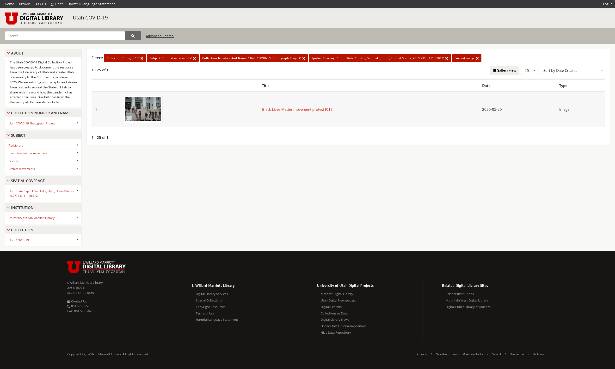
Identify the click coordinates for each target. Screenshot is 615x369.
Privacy (422, 354)
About (17, 53)
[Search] (133, 35)
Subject (18, 135)
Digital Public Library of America (468, 307)
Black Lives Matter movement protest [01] (297, 109)
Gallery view (506, 70)
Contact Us (78, 301)
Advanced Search (160, 36)
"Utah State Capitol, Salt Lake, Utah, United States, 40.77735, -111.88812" (378, 58)
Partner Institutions (460, 294)
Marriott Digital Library (337, 294)
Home (9, 4)
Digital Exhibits (331, 307)
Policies (538, 354)
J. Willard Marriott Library (85, 282)
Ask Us (41, 4)
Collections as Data (334, 313)
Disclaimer (517, 354)
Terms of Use (205, 313)
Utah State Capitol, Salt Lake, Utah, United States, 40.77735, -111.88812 (41, 193)
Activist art (16, 145)
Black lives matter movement (28, 153)
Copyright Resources (210, 307)
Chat (58, 4)
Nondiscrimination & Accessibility (459, 354)
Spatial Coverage (28, 180)
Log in (608, 4)
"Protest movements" (171, 58)
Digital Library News (335, 319)
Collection (22, 230)
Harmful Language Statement (91, 4)
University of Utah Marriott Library (32, 218)
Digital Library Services (212, 294)
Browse (25, 4)
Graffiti (13, 161)
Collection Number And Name (40, 113)
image (465, 58)
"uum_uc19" (124, 58)
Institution (22, 207)
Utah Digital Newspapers (338, 300)
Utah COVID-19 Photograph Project (32, 123)
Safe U (496, 354)
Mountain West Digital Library (467, 300)
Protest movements (22, 169)
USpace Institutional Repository (343, 326)
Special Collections (209, 300)
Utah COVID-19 (90, 17)
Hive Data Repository (336, 332)
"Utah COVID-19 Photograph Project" (252, 58)
